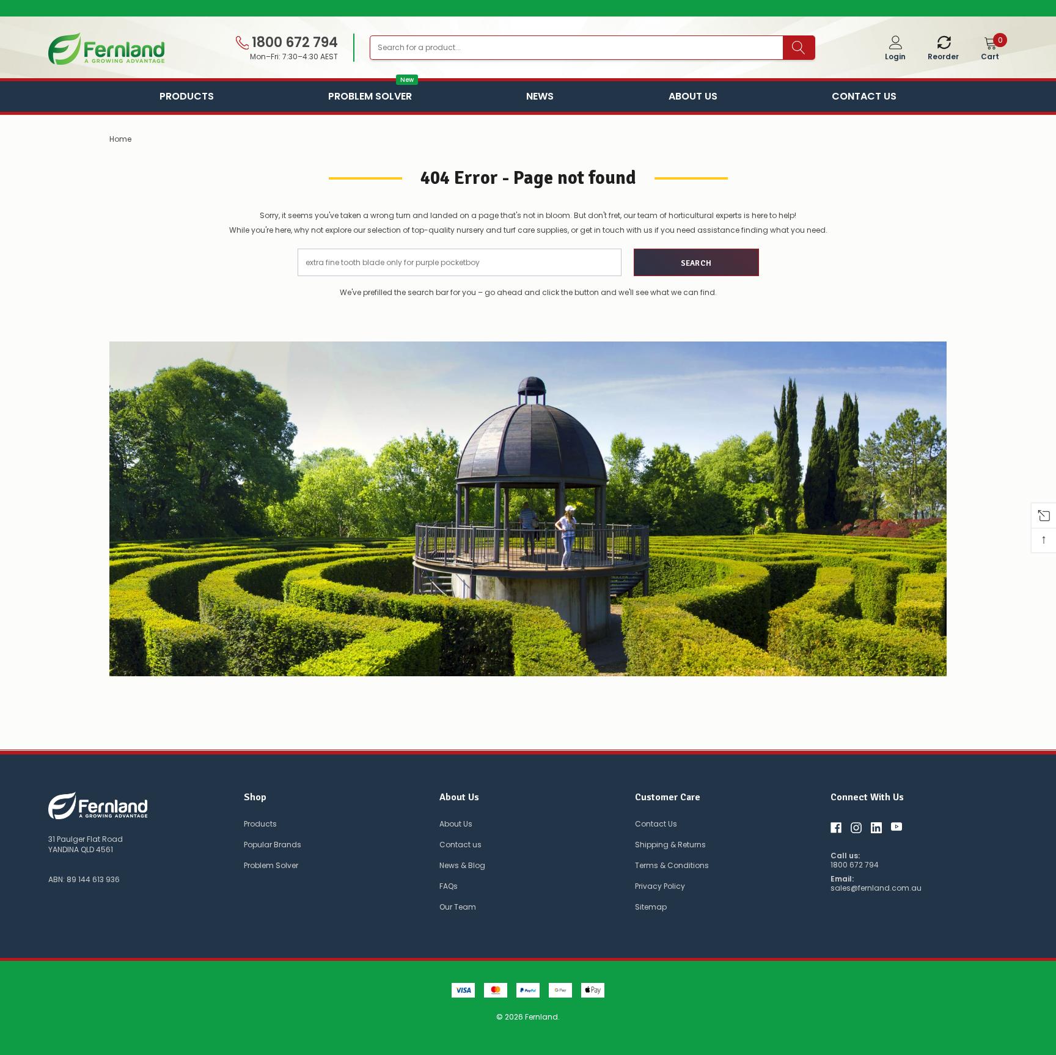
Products (187, 96)
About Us (693, 96)
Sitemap (651, 907)
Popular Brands (272, 844)
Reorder (943, 56)
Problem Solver (370, 95)
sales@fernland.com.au (876, 888)
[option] (528, 8)
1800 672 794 (293, 43)
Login (895, 56)
